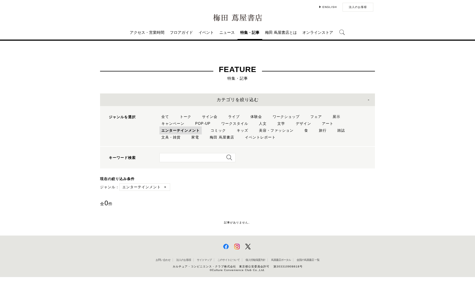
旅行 (323, 130)
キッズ (242, 130)
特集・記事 (249, 32)
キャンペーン (172, 123)
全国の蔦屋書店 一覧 (308, 259)
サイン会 (209, 117)
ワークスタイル (234, 123)
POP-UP (203, 123)
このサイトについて (228, 259)
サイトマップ (204, 259)
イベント (206, 32)
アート (327, 123)
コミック (218, 130)
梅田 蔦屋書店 (222, 137)
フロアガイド (181, 32)
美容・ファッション (276, 130)
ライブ (234, 117)
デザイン (303, 123)
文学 (281, 123)
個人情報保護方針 (255, 259)
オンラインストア (317, 32)
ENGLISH (329, 7)
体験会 (256, 117)
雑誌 (341, 130)
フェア (316, 117)
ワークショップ (286, 117)
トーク (185, 117)
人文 (263, 123)
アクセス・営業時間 (147, 32)
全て (165, 117)
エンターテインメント (180, 130)
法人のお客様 (358, 7)
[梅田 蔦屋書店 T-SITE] (237, 18)
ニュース (227, 32)
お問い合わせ (163, 259)
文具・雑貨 (171, 137)
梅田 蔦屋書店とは (281, 32)
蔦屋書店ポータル (281, 259)
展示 (336, 117)
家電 (195, 137)
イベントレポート (260, 137)
